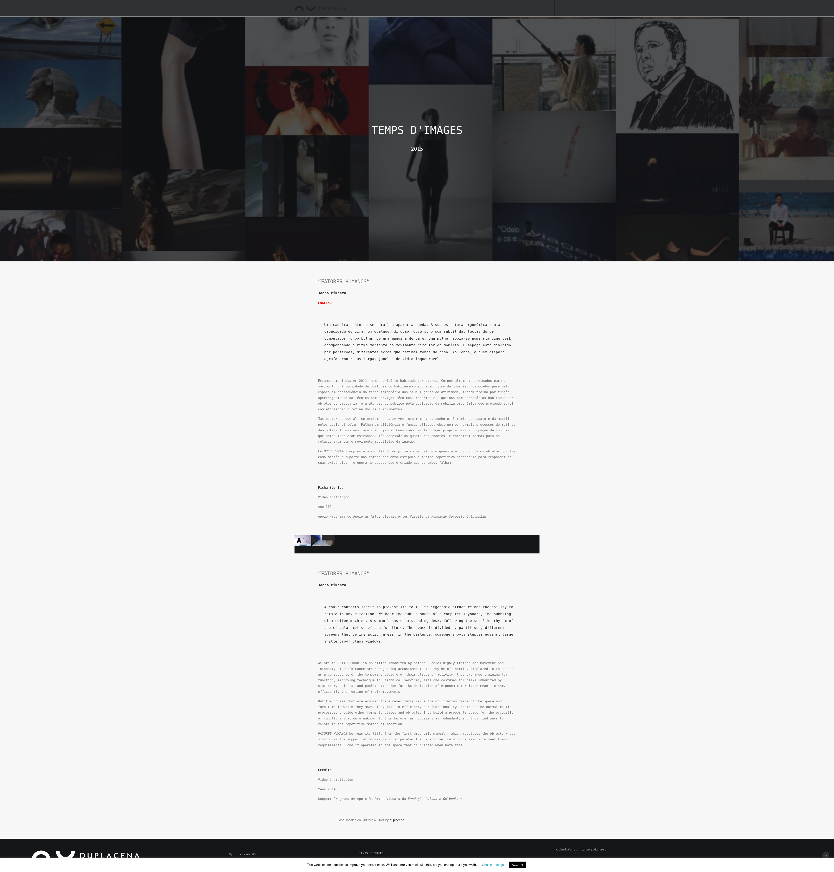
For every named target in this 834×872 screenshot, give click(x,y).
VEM (476, 8)
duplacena (397, 820)
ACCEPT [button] (517, 865)
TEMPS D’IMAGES (423, 8)
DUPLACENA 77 (393, 8)
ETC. (531, 8)
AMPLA (491, 8)
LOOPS (462, 8)
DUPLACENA (366, 8)
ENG (544, 8)
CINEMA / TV (512, 8)
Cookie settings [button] (493, 865)
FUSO (446, 8)
